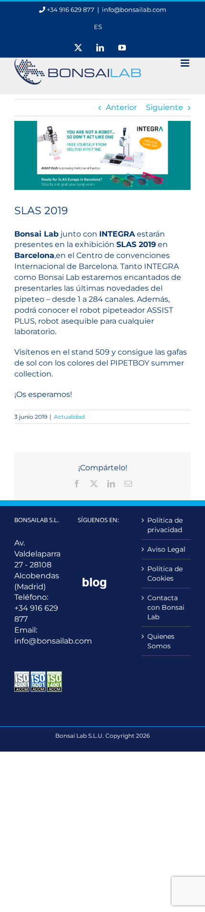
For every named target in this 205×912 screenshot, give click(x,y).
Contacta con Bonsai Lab (165, 607)
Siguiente (164, 107)
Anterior (121, 107)
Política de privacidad (165, 525)
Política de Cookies (165, 574)
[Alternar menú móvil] (186, 63)
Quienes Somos (160, 641)
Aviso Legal (166, 549)
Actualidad (69, 416)
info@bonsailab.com (134, 9)
